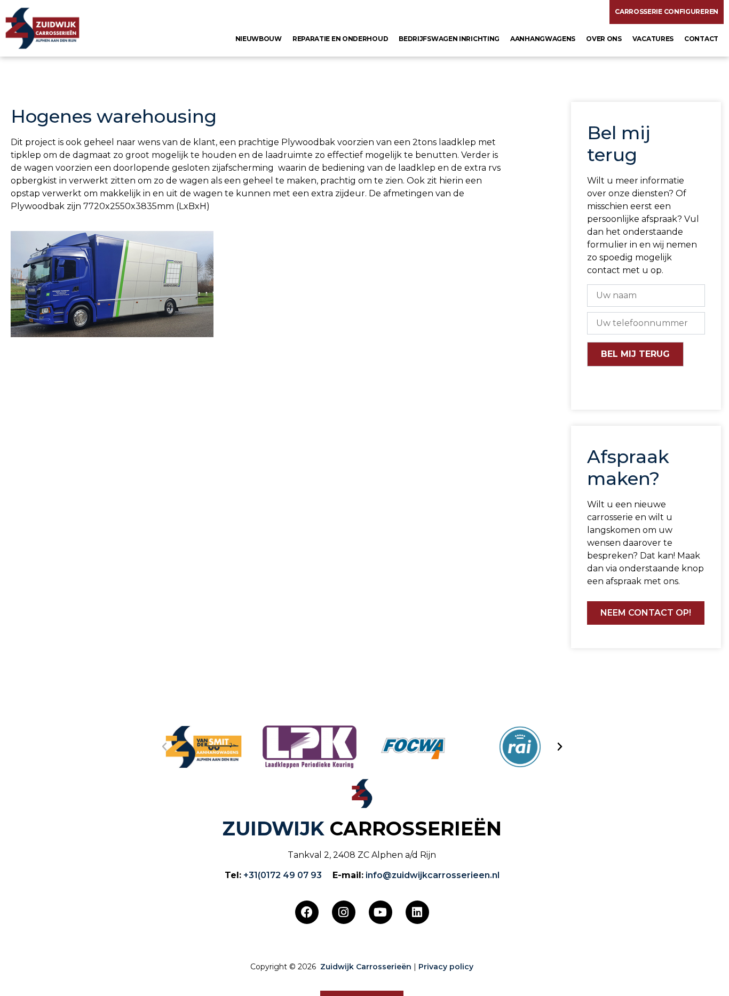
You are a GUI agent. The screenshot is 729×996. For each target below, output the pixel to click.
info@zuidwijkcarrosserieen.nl (433, 875)
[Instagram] (343, 912)
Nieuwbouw (258, 39)
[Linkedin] (417, 912)
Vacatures (652, 39)
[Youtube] (380, 912)
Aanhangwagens (542, 39)
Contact (701, 39)
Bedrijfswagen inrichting (449, 39)
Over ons (604, 39)
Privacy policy (445, 966)
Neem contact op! (645, 613)
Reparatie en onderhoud (340, 39)
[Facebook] (307, 912)
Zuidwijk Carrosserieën (365, 966)
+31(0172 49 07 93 (282, 875)
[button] (164, 747)
